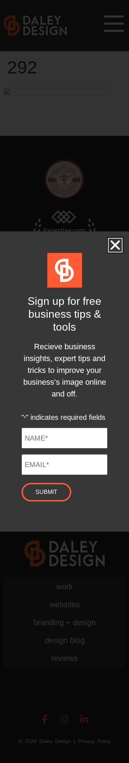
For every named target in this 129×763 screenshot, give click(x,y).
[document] (64, 381)
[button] (115, 245)
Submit (46, 492)
